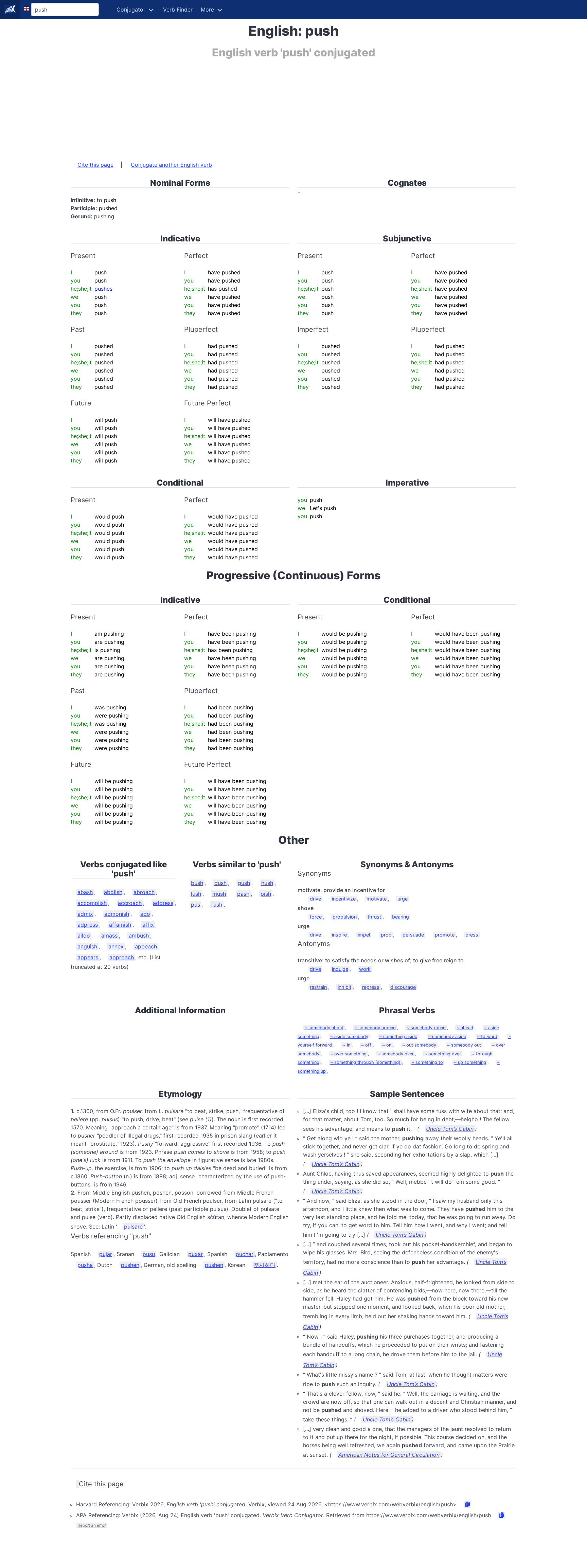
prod (386, 935)
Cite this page (95, 164)
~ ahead (465, 1027)
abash (85, 892)
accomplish (92, 903)
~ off (366, 1045)
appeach (146, 946)
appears (87, 957)
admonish (116, 913)
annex (116, 946)
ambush (139, 935)
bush (197, 882)
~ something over (443, 1053)
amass (109, 935)
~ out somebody (419, 1045)
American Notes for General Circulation (389, 1454)
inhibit (344, 987)
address (163, 903)
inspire (339, 935)
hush (267, 882)
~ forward (487, 1036)
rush (216, 904)
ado (145, 913)
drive (315, 899)
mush (219, 893)
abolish (113, 892)
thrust (374, 917)
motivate (377, 899)
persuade (413, 935)
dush (220, 882)
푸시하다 (264, 1264)
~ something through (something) (365, 1062)
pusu (149, 1254)
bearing (400, 917)
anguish (87, 946)
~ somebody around (375, 1027)
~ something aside (398, 1036)
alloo (83, 935)
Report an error (91, 1525)
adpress (87, 924)
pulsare (133, 1226)
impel (364, 935)
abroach (144, 892)
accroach (130, 903)
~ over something (348, 1053)
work (365, 969)
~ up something (470, 1062)
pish (266, 893)
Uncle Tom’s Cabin (450, 1128)
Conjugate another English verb (171, 164)
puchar (244, 1254)
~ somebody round (426, 1027)
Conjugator (131, 9)
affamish (120, 924)
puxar (195, 1254)
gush (244, 882)
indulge (340, 969)
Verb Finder (178, 9)
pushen (130, 1264)
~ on (386, 1045)
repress (370, 987)
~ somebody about (323, 1027)
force (316, 917)
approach (121, 957)
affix (148, 924)
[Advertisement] (274, 106)
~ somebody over (395, 1053)
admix (85, 913)
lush (196, 893)
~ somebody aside (447, 1036)
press (471, 935)
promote (445, 935)
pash (243, 893)
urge (402, 899)
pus (195, 904)
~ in (346, 1045)
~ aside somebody (349, 1036)
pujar (105, 1254)
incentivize (344, 899)
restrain (318, 987)
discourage (403, 987)
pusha (85, 1264)
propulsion (345, 917)
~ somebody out (464, 1045)
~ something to (427, 1062)
